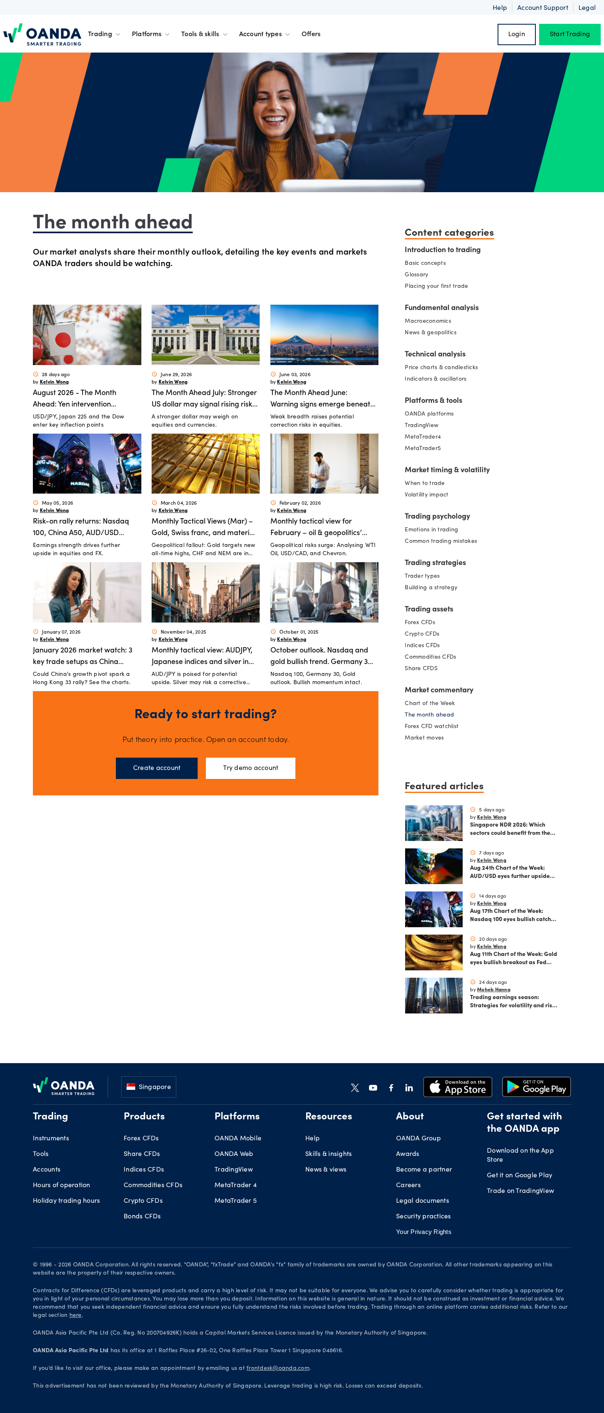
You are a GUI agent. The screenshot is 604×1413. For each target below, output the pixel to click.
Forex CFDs (420, 623)
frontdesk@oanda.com (278, 1369)
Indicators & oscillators (435, 379)
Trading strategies (435, 563)
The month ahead (429, 715)
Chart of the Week (430, 704)
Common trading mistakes (441, 542)
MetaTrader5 (423, 449)
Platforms (146, 34)
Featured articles (444, 785)
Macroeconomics (428, 321)
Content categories (449, 231)
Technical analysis (435, 354)
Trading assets (429, 609)
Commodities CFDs (430, 657)
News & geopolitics (430, 333)
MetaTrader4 (423, 437)
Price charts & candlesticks (441, 368)
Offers (311, 34)
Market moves (424, 738)
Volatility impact (426, 495)
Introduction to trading (443, 250)
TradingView (421, 426)
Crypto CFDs (422, 634)
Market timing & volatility (447, 470)
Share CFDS (421, 669)
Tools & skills (200, 34)
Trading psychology (437, 517)
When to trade (425, 484)
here (75, 1316)
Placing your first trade (436, 286)
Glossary (416, 275)
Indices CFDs (422, 646)
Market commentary (439, 690)
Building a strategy (431, 588)
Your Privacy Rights (424, 1231)
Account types (260, 34)
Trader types (422, 576)
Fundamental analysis (442, 308)
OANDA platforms (429, 414)
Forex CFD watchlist (432, 727)
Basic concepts (425, 264)
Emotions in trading (431, 530)
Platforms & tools (433, 401)
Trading (100, 34)
